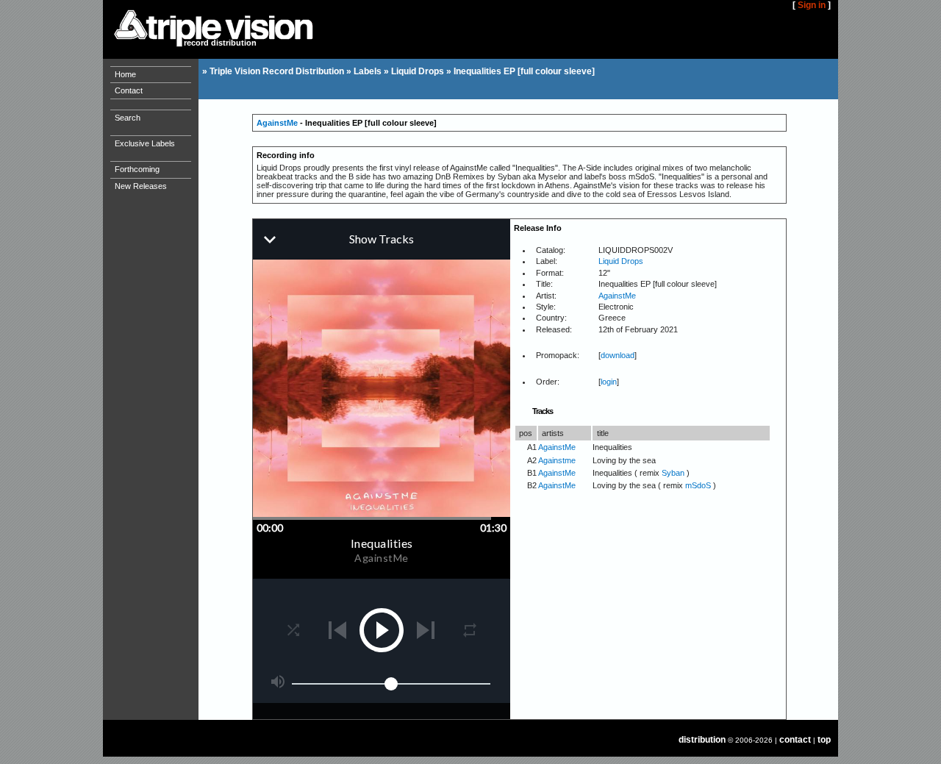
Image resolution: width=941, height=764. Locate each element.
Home (125, 74)
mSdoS (698, 485)
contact (795, 740)
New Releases (141, 186)
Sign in (812, 5)
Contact (129, 90)
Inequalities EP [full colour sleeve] (524, 71)
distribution (702, 740)
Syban (673, 472)
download (617, 355)
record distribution (220, 42)
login (609, 381)
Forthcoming (137, 169)
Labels (368, 71)
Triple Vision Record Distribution (277, 71)
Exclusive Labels (145, 143)
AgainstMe (277, 122)
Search (127, 117)
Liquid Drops (417, 71)
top (824, 740)
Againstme (557, 460)
